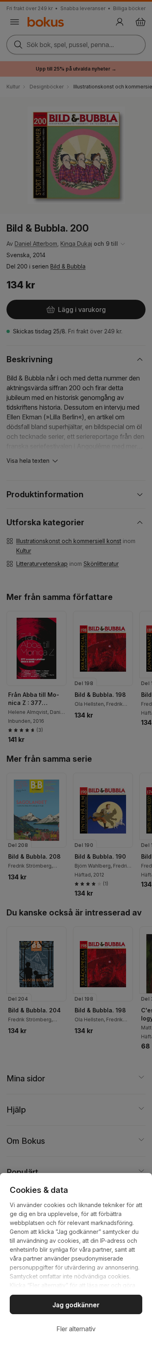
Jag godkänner (76, 1305)
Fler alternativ (76, 1329)
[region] (76, 1259)
